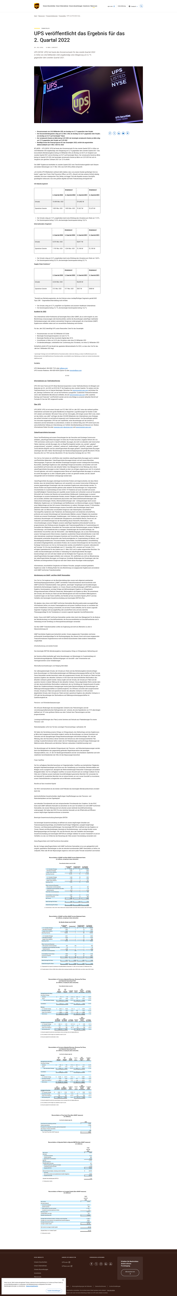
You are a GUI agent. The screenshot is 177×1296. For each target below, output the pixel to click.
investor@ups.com (76, 370)
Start (35, 16)
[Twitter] (96, 1265)
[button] (141, 6)
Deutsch (133, 6)
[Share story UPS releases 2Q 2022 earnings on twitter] (114, 133)
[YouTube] (110, 1265)
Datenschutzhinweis (100, 1286)
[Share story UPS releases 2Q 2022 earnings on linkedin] (119, 133)
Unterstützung (122, 6)
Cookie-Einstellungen (114, 1286)
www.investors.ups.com (80, 390)
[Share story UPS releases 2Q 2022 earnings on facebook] (110, 133)
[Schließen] (63, 1280)
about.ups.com (68, 427)
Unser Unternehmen (62, 6)
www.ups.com (58, 427)
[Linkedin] (106, 1265)
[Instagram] (101, 1265)
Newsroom (93, 6)
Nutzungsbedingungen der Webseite (82, 1286)
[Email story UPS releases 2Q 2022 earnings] (123, 133)
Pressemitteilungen (52, 16)
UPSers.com (67, 1266)
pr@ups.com (64, 368)
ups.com (112, 6)
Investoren (86, 6)
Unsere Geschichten (49, 6)
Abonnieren (130, 1272)
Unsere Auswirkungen (75, 6)
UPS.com (66, 1262)
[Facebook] (91, 1265)
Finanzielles (62, 16)
